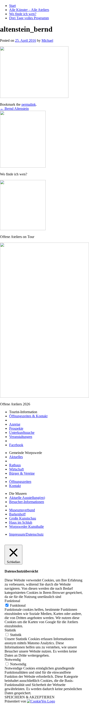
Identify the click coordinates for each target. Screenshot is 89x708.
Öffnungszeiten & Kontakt (28, 416)
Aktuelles (16, 457)
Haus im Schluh (20, 522)
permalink (28, 104)
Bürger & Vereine (22, 473)
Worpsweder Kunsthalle (26, 526)
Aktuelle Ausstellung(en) (27, 498)
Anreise (14, 424)
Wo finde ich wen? (22, 14)
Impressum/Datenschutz (26, 534)
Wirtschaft (16, 469)
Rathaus (15, 465)
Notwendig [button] (13, 659)
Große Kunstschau (22, 518)
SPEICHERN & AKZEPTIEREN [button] (30, 697)
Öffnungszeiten (20, 482)
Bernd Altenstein (14, 109)
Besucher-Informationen (26, 502)
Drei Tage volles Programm (29, 18)
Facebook (16, 445)
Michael (47, 40)
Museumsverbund (22, 510)
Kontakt (15, 486)
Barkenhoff (17, 514)
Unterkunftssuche (21, 432)
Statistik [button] (10, 630)
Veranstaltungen (20, 437)
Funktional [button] (12, 601)
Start (12, 6)
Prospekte (16, 428)
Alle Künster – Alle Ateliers (29, 10)
